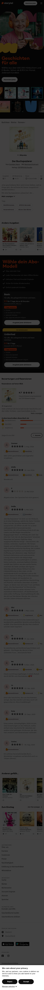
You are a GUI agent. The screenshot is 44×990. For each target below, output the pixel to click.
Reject (9, 981)
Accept (26, 981)
